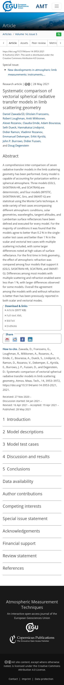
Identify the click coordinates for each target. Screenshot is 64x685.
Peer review (39, 43)
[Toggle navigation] (56, 6)
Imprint (26, 679)
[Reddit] (14, 339)
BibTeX (11, 320)
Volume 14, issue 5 (26, 34)
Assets (24, 43)
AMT (41, 6)
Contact (13, 679)
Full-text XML (14, 315)
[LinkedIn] (30, 339)
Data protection (44, 679)
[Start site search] (58, 34)
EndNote (12, 326)
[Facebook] (22, 339)
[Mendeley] (7, 339)
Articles (7, 34)
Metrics (53, 43)
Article (13, 43)
